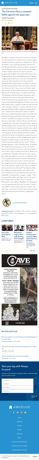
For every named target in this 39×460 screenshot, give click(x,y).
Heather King (17, 240)
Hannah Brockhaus (30, 244)
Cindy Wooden (5, 358)
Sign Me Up (5, 394)
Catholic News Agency (8, 18)
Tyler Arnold (29, 243)
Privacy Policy (23, 456)
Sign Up (34, 396)
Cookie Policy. (5, 457)
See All (32, 250)
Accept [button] (35, 456)
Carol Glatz (4, 351)
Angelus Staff (5, 238)
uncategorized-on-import (10, 8)
